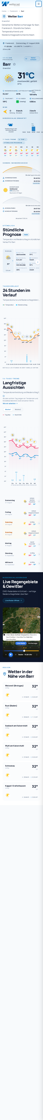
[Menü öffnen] (38, 3)
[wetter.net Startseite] (11, 4)
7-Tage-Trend (9, 139)
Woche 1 (8, 409)
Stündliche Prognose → (14, 143)
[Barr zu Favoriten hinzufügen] (14, 64)
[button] (8, 261)
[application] (21, 337)
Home (4, 11)
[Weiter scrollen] (37, 262)
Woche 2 (18, 409)
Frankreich (14, 11)
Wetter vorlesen (33, 59)
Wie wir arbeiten (9, 403)
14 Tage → (22, 139)
